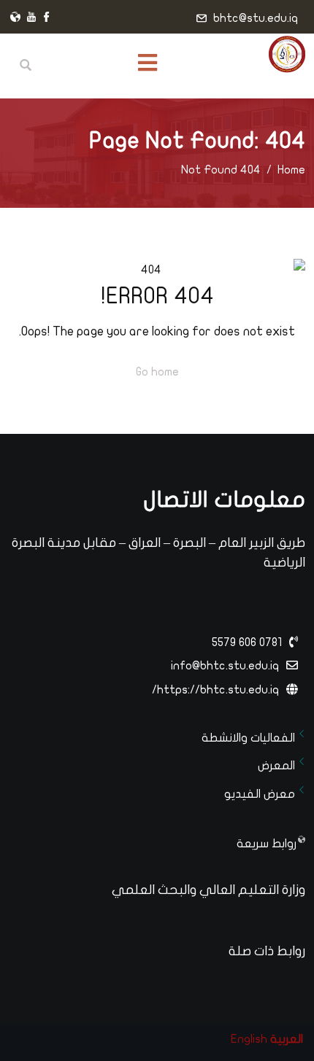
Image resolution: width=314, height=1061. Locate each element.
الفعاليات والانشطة (248, 738)
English (249, 1039)
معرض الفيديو (259, 794)
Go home (157, 372)
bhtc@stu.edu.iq (255, 18)
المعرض (276, 766)
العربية (286, 1039)
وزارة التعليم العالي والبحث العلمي (208, 890)
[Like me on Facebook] (47, 18)
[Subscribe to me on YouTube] (31, 18)
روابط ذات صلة (267, 951)
